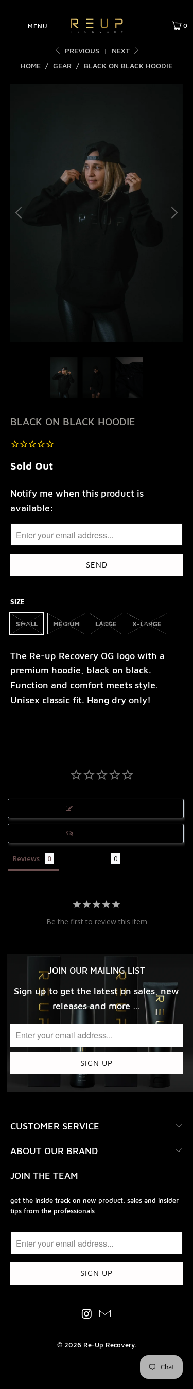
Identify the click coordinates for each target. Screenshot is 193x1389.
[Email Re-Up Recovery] (105, 1314)
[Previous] (20, 213)
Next (122, 50)
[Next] (173, 213)
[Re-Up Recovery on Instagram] (87, 1314)
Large (106, 623)
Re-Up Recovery (109, 1345)
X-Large (147, 623)
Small (27, 623)
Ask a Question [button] (101, 833)
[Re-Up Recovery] (96, 25)
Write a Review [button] (101, 808)
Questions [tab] (90, 858)
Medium (66, 623)
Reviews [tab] (26, 858)
